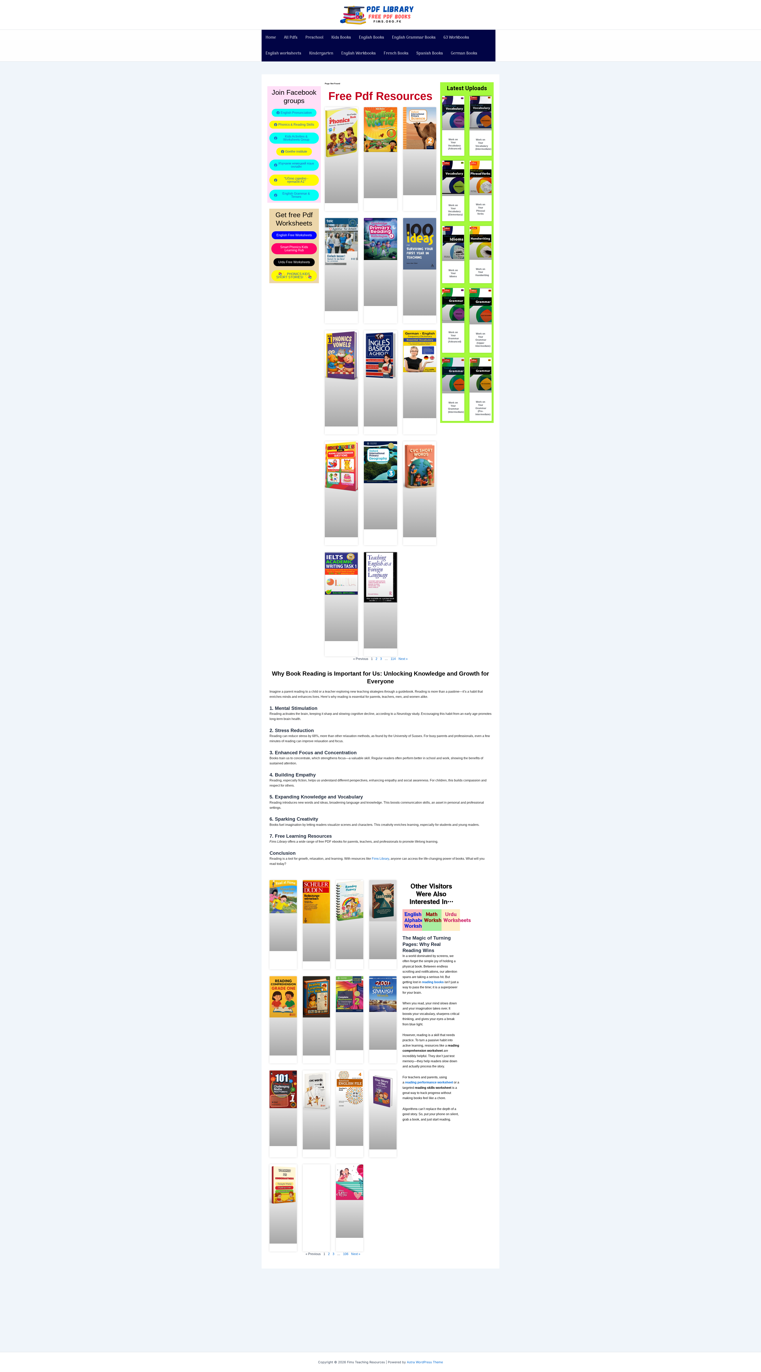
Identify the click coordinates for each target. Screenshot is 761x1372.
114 (393, 659)
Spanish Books (429, 53)
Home (271, 37)
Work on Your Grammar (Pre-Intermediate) (482, 408)
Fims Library (380, 858)
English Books (371, 37)
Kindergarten (321, 53)
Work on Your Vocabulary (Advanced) (454, 144)
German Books (464, 53)
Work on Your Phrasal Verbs (480, 209)
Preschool (314, 37)
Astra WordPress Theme (425, 1362)
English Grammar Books (414, 37)
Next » (403, 659)
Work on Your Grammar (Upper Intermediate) (482, 339)
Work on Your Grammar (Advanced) (454, 337)
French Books (396, 53)
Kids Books (341, 37)
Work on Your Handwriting (482, 272)
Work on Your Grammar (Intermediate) (456, 407)
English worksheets (283, 53)
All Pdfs (290, 37)
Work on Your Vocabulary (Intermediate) (483, 144)
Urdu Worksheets (457, 917)
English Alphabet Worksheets (418, 920)
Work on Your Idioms (453, 273)
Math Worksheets (437, 917)
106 (345, 1254)
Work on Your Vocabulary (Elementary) (455, 210)
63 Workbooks (456, 37)
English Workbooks (358, 53)
